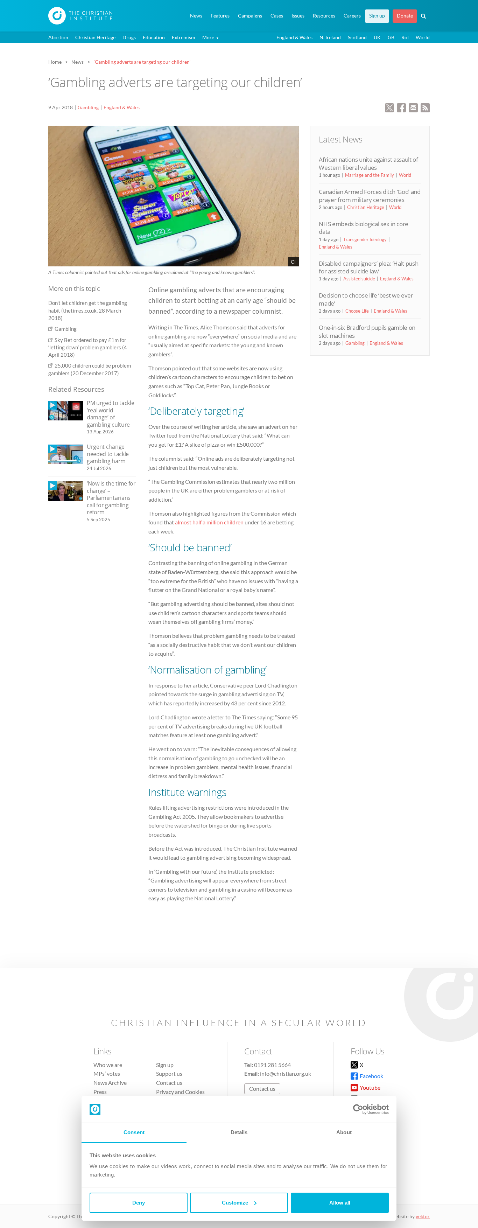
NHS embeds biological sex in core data (363, 228)
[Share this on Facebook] (401, 107)
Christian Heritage (95, 37)
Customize (235, 1203)
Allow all (339, 1203)
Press (100, 1091)
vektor (423, 1216)
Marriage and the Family (369, 175)
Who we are (107, 1064)
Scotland (357, 37)
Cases (276, 16)
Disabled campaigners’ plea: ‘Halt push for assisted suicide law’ (368, 267)
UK (377, 37)
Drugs (129, 37)
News (196, 16)
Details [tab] (239, 1132)
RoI (405, 37)
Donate (405, 16)
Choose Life (357, 311)
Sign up (377, 16)
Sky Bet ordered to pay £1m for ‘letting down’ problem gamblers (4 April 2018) (87, 347)
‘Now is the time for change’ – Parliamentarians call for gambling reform (111, 498)
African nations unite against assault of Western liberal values (368, 163)
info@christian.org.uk (285, 1073)
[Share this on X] (389, 107)
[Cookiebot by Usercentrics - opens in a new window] (358, 1109)
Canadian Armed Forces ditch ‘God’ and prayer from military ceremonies (369, 195)
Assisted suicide (359, 278)
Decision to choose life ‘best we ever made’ (366, 299)
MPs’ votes (106, 1073)
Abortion (58, 37)
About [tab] (344, 1132)
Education (154, 37)
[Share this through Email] (413, 107)
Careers (352, 16)
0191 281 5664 (272, 1064)
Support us (169, 1073)
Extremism (183, 37)
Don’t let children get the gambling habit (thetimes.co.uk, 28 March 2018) (87, 310)
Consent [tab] (134, 1132)
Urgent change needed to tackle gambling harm (108, 454)
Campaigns (250, 16)
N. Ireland (330, 37)
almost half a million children (209, 522)
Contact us (169, 1082)
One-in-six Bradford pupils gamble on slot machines (367, 331)
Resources (324, 16)
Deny (138, 1203)
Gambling (88, 107)
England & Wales (294, 37)
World (423, 37)
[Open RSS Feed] (425, 107)
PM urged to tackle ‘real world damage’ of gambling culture (110, 413)
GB (391, 37)
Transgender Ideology (365, 239)
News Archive (110, 1082)
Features (220, 16)
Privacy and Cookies (180, 1091)
